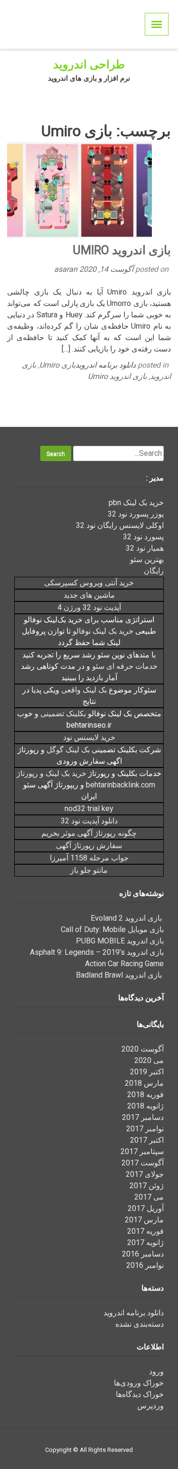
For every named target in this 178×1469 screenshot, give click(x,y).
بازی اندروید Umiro (122, 250)
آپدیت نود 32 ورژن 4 (89, 607)
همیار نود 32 (145, 548)
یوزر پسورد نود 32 (136, 513)
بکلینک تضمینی (63, 713)
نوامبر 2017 (145, 1128)
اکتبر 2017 (147, 1140)
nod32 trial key (89, 808)
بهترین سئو (147, 559)
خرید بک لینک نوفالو (103, 631)
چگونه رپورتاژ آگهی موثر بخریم (89, 833)
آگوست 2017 (143, 1162)
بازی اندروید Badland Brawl (120, 974)
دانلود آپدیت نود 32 (89, 820)
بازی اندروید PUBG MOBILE (120, 940)
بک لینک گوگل (68, 749)
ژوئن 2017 (147, 1185)
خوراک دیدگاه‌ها (140, 1394)
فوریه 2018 (145, 1094)
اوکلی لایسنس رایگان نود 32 (120, 525)
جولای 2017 (145, 1174)
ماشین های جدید (89, 595)
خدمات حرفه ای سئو (125, 666)
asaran (66, 269)
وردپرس (150, 1405)
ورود (156, 1371)
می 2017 (149, 1196)
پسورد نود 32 (143, 536)
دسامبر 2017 (143, 1117)
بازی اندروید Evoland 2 (127, 918)
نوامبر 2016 (145, 1265)
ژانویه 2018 (145, 1105)
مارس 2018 (144, 1083)
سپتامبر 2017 (142, 1151)
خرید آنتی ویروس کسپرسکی (89, 582)
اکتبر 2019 (147, 1071)
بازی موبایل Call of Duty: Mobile (112, 929)
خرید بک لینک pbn (136, 502)
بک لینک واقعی (84, 689)
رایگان (154, 570)
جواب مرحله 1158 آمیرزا (89, 857)
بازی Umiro (57, 365)
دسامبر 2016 (143, 1253)
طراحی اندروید (89, 64)
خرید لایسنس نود (89, 737)
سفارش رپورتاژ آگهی (89, 845)
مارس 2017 (144, 1219)
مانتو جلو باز (89, 870)
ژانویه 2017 (145, 1242)
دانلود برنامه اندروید (105, 365)
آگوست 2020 (143, 1048)
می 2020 (149, 1060)
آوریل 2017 (146, 1208)
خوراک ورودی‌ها (139, 1382)
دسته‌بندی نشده (139, 1324)
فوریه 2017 (145, 1231)
